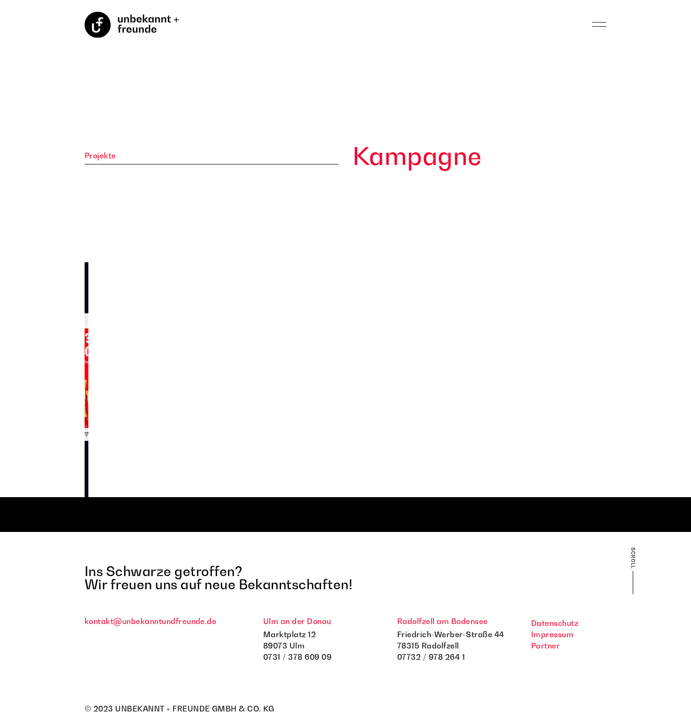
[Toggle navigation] (599, 25)
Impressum (552, 634)
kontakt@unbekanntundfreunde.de (150, 621)
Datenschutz (554, 623)
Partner (545, 645)
